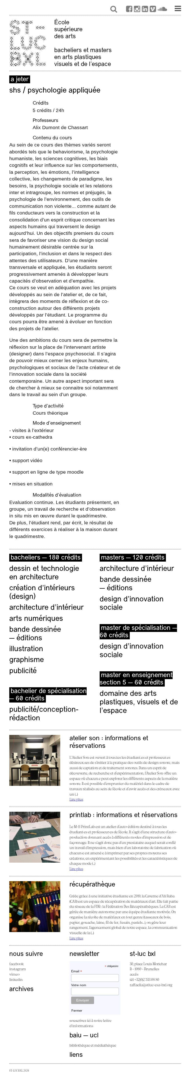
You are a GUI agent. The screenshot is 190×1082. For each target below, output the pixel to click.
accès (134, 974)
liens (76, 1055)
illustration (26, 649)
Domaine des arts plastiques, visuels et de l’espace (139, 702)
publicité (23, 671)
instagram (17, 969)
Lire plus (76, 799)
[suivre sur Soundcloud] (162, 9)
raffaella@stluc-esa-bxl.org (151, 985)
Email (76, 971)
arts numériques (36, 619)
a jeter (20, 79)
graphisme (26, 660)
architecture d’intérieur (46, 608)
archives (21, 989)
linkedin (16, 979)
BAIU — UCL (84, 1035)
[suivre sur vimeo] (153, 9)
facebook (16, 964)
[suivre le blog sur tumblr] (137, 9)
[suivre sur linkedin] (145, 9)
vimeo (14, 974)
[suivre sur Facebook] (129, 9)
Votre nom (78, 985)
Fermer (76, 1010)
